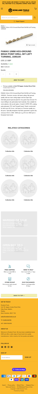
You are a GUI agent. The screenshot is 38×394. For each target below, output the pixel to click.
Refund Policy (20, 385)
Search (4, 385)
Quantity (3, 70)
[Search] (34, 18)
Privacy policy (11, 385)
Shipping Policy (30, 385)
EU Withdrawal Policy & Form (24, 387)
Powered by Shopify (19, 390)
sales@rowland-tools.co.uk (8, 316)
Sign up (28, 357)
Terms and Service (10, 387)
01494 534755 (7, 320)
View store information (8, 90)
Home (2, 26)
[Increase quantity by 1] (16, 74)
